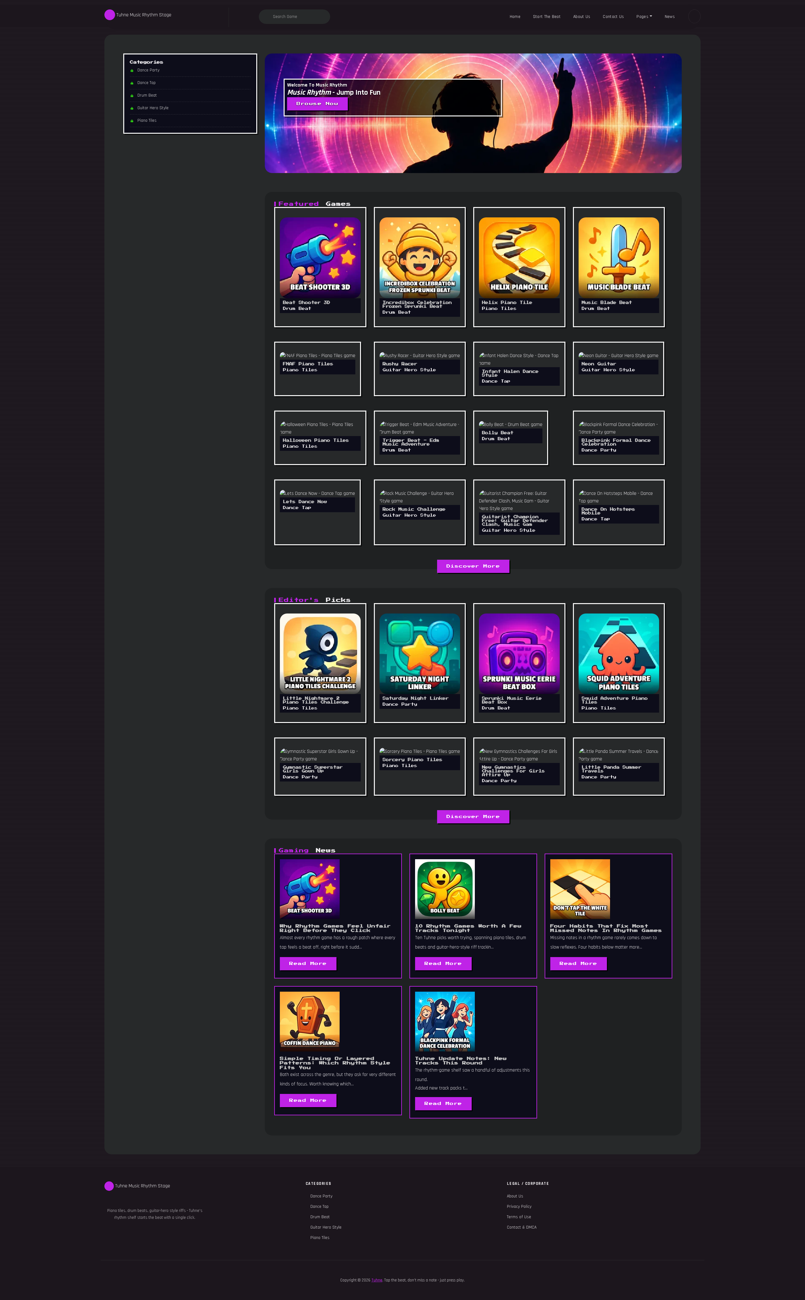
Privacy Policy (519, 1206)
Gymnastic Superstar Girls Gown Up (313, 772)
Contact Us (613, 17)
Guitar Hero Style (153, 108)
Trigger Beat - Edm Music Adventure (411, 445)
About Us (581, 17)
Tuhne (376, 1280)
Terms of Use (519, 1217)
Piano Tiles (147, 120)
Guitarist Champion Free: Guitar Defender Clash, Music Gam (515, 523)
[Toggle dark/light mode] (694, 16)
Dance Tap (146, 83)
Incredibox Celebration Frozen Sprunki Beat (417, 307)
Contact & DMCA (521, 1227)
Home (515, 17)
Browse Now (317, 104)
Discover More (473, 566)
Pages (642, 17)
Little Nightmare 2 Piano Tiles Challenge (316, 703)
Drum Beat (147, 95)
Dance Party (148, 70)
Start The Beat (547, 17)
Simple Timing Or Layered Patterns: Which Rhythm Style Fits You (335, 1063)
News (670, 17)
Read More (308, 964)
